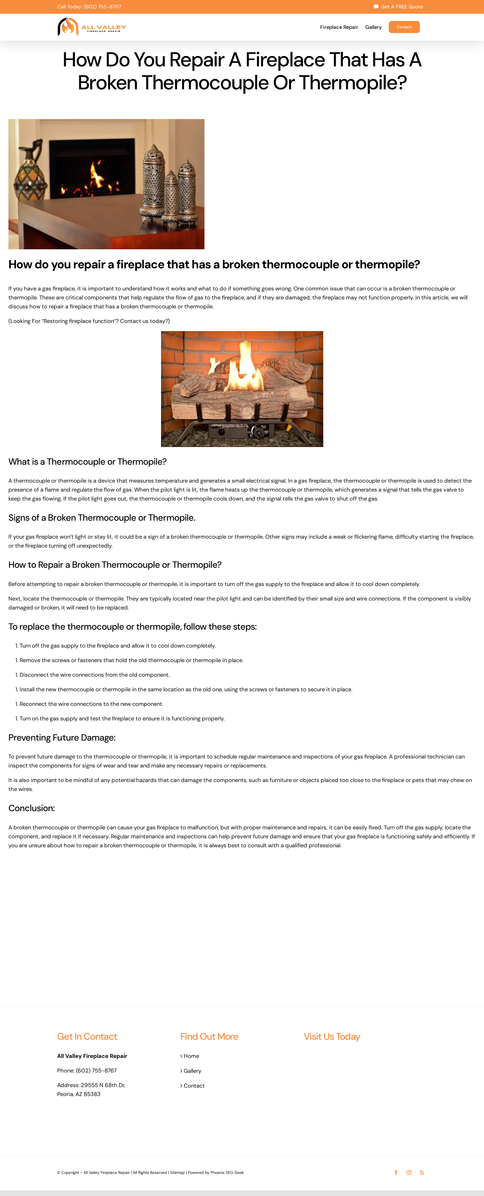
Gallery (192, 1070)
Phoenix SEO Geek (227, 1172)
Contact (194, 1085)
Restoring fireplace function (79, 321)
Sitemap (177, 1172)
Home (191, 1056)
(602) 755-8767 (102, 6)
